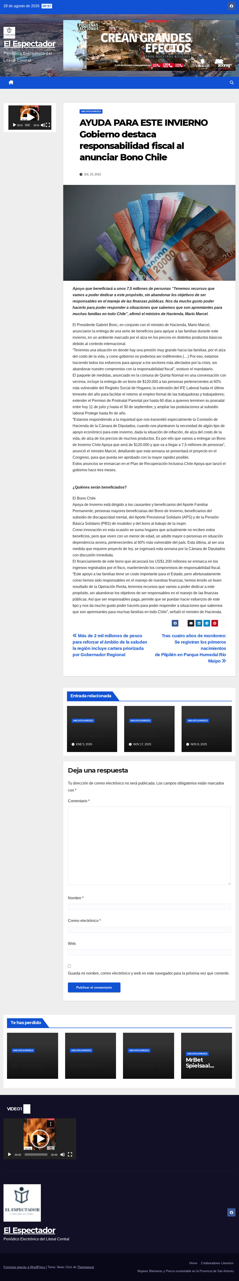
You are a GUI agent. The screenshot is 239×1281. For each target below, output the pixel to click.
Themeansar (85, 1267)
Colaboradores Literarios (217, 1263)
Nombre (76, 898)
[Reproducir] (14, 125)
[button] (232, 83)
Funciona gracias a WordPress (25, 1267)
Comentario (79, 801)
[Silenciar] (43, 125)
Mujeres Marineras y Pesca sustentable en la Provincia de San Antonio (185, 1271)
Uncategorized (91, 111)
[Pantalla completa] (48, 125)
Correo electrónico (84, 921)
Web (72, 944)
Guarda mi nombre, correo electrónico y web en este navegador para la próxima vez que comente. (148, 973)
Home (193, 1263)
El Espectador (29, 44)
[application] (29, 117)
